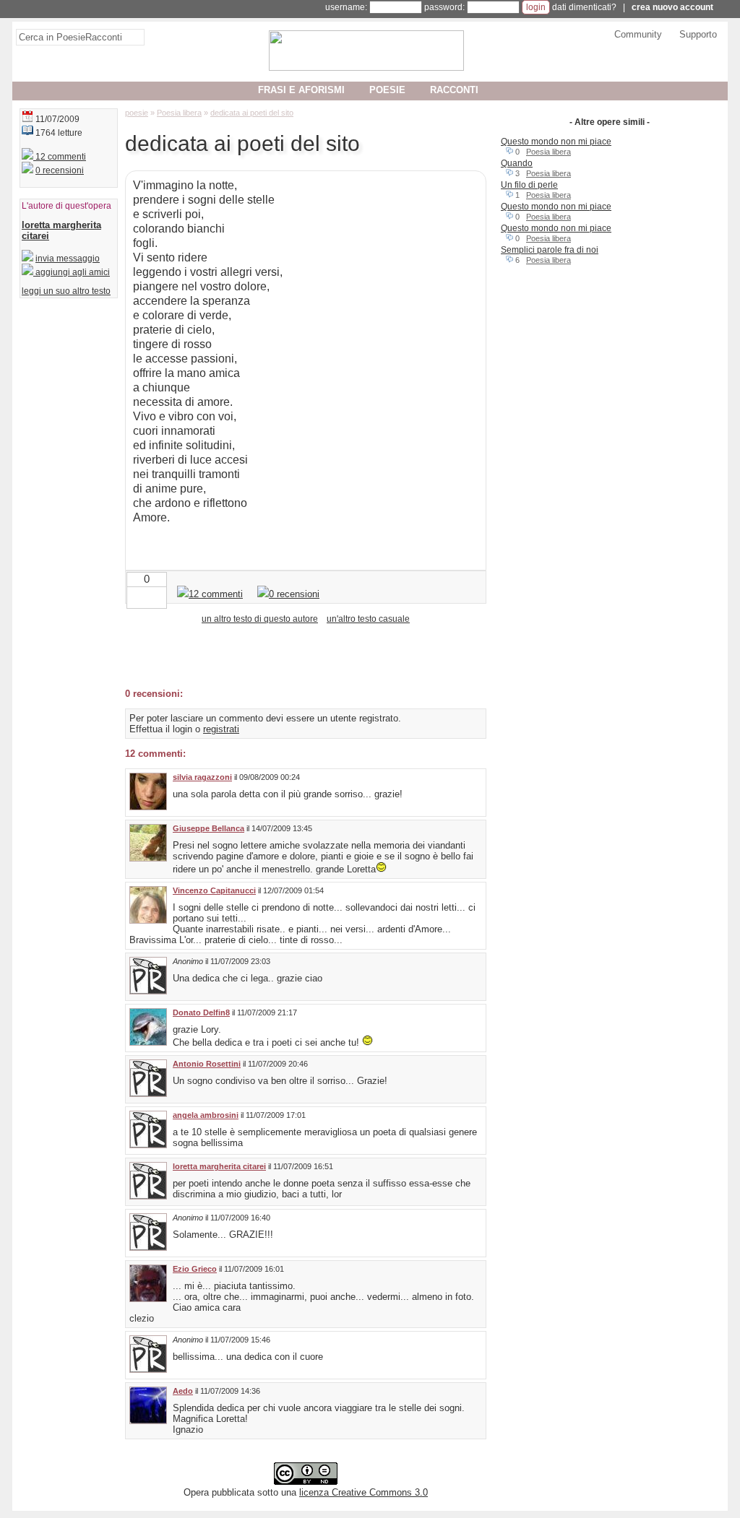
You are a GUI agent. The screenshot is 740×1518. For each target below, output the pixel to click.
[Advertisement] (294, 655)
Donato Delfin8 (201, 1012)
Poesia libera (548, 151)
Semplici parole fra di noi (549, 250)
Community (638, 34)
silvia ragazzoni (202, 777)
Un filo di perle (529, 185)
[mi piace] (158, 596)
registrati (221, 729)
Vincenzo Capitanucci (214, 890)
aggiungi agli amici (71, 272)
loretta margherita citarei (219, 1166)
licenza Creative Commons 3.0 (363, 1492)
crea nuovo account (672, 7)
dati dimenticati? (584, 7)
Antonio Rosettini (207, 1063)
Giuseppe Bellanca (208, 828)
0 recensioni (59, 170)
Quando (517, 163)
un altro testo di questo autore (260, 619)
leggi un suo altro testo (66, 291)
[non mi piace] (135, 596)
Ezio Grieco (195, 1269)
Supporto (698, 34)
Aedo (183, 1391)
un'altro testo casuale (368, 619)
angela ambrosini (205, 1115)
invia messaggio (67, 258)
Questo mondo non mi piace (556, 141)
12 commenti (59, 157)
